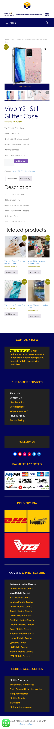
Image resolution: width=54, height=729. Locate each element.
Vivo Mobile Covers (20, 593)
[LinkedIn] (39, 454)
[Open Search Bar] (47, 22)
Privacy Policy (17, 415)
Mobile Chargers (19, 680)
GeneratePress (27, 724)
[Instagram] (24, 454)
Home (6, 39)
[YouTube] (20, 454)
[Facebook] (15, 454)
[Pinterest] (29, 454)
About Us (15, 393)
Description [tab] (12, 178)
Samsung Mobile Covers (23, 584)
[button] (45, 49)
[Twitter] (34, 454)
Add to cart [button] (11, 272)
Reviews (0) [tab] (25, 178)
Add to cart (21, 161)
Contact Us (16, 397)
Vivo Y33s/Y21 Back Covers (21, 39)
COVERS (15, 573)
